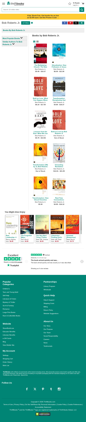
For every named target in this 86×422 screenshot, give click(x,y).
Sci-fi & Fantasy (8, 305)
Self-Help (6, 295)
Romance (6, 309)
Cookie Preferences (75, 404)
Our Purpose (48, 329)
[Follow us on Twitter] (35, 389)
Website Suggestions (51, 313)
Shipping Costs (49, 303)
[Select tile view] (37, 42)
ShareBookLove (8, 328)
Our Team (47, 332)
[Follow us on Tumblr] (51, 389)
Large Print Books (9, 312)
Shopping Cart (8, 359)
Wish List (6, 365)
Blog (4, 342)
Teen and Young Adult (10, 292)
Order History (7, 362)
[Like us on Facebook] (27, 389)
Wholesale (47, 290)
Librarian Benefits (9, 335)
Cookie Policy (62, 404)
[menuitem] (76, 3)
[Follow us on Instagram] (59, 389)
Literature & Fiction (9, 299)
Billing (46, 307)
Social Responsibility (51, 336)
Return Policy (48, 310)
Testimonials (48, 346)
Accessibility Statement (43, 407)
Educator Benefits (9, 331)
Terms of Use (8, 404)
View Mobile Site (8, 345)
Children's (6, 289)
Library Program (49, 286)
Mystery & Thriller (9, 302)
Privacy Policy (19, 404)
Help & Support (49, 300)
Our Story (47, 326)
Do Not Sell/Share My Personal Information (40, 404)
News (45, 343)
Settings (5, 355)
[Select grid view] (33, 42)
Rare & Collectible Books (11, 316)
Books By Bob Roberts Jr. (14, 30)
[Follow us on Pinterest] (43, 389)
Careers (46, 339)
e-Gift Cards (7, 338)
